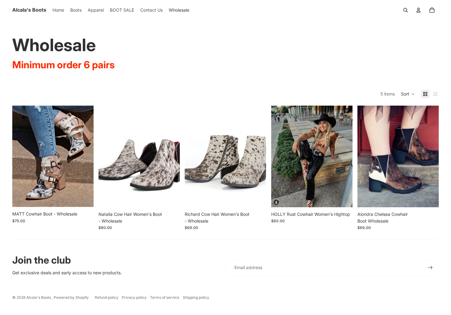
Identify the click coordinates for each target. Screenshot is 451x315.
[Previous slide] (21, 156)
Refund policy (106, 297)
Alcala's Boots (39, 297)
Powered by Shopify (71, 297)
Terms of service (164, 297)
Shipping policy (196, 297)
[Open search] (405, 10)
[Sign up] (430, 267)
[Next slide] (84, 156)
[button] (408, 94)
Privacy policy (134, 297)
